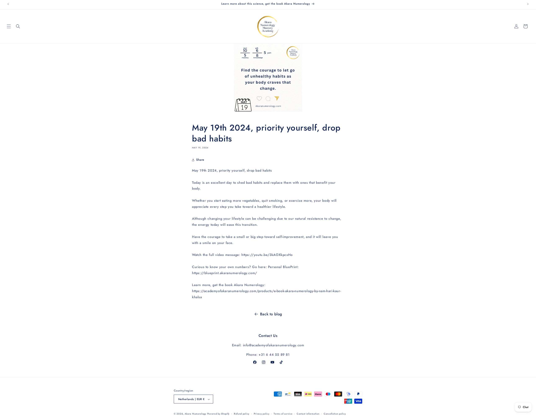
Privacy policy (261, 413)
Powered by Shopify (218, 414)
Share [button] (200, 160)
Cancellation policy (335, 413)
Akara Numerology (195, 414)
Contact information (308, 413)
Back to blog (271, 314)
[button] (8, 26)
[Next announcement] (527, 4)
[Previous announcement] (8, 4)
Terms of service (283, 413)
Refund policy (241, 413)
